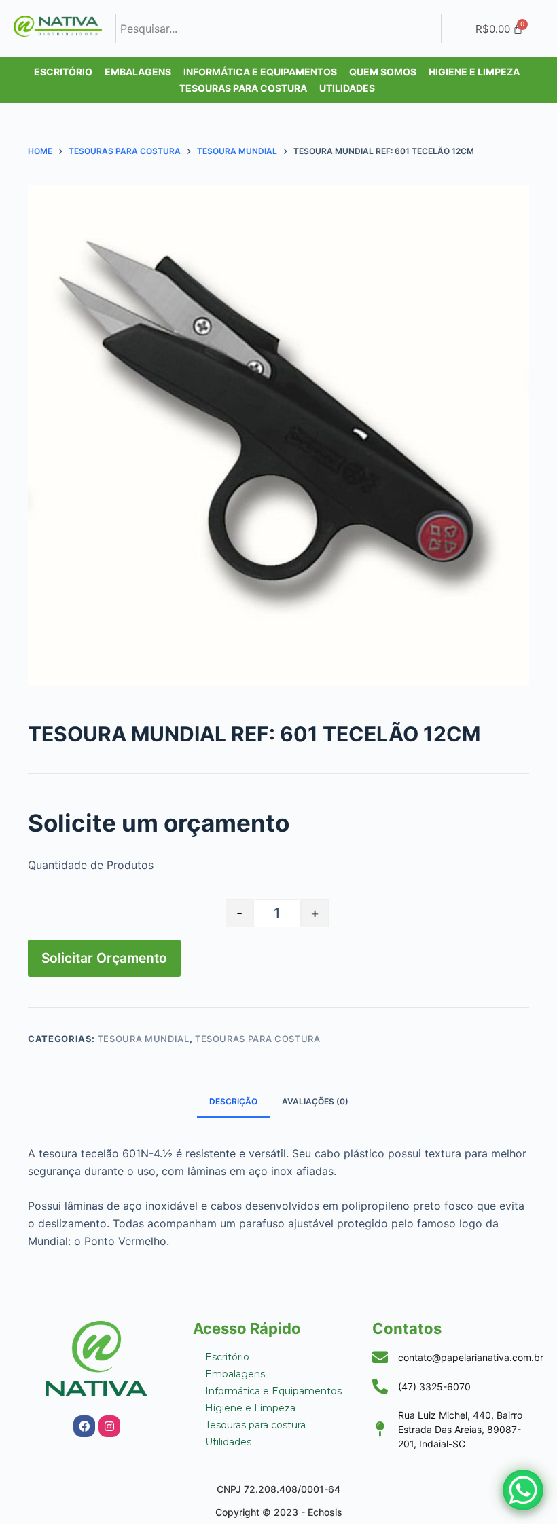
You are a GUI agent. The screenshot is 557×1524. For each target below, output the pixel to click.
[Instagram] (109, 1426)
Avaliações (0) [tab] (315, 1101)
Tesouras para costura (258, 1038)
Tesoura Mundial (144, 1038)
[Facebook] (84, 1426)
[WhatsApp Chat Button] (523, 1490)
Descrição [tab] (233, 1101)
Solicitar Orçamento (104, 958)
